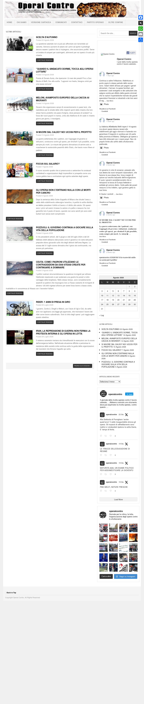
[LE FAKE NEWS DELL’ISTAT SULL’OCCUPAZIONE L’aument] (123, 567)
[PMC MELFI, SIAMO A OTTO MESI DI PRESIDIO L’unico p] (123, 538)
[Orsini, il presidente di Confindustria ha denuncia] (103, 557)
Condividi (105, 111)
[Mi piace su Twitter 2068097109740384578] (111, 474)
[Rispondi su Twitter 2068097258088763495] (101, 455)
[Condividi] (140, 40)
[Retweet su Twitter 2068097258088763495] (106, 455)
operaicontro (111, 414)
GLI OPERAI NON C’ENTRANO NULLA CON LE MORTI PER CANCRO (63, 191)
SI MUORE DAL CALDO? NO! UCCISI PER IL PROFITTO (64, 132)
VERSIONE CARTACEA (41, 22)
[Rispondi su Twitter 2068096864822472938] (101, 490)
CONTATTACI (76, 22)
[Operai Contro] (108, 54)
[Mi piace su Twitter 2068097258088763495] (111, 455)
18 (107, 299)
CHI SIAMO (21, 22)
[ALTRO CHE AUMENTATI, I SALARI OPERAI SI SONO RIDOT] (113, 538)
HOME (9, 22)
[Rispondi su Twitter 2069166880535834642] (101, 436)
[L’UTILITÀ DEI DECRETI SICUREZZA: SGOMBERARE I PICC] (113, 567)
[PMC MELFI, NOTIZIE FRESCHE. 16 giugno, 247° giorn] (133, 528)
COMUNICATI (61, 22)
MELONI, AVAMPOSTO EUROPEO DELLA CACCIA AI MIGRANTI (62, 99)
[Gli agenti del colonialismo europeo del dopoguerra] (123, 557)
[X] (140, 23)
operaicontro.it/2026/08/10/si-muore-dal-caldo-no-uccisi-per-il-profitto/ (117, 258)
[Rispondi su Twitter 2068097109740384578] (101, 474)
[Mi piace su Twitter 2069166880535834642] (111, 436)
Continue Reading (44, 60)
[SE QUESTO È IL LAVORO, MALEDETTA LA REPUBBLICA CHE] (123, 547)
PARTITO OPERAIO (95, 22)
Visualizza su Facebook (107, 109)
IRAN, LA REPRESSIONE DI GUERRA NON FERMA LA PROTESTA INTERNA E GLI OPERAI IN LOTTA (63, 332)
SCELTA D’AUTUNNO (46, 37)
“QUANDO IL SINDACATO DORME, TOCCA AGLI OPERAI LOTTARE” (64, 70)
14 (124, 295)
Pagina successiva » (82, 366)
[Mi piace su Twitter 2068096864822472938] (111, 490)
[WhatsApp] (140, 28)
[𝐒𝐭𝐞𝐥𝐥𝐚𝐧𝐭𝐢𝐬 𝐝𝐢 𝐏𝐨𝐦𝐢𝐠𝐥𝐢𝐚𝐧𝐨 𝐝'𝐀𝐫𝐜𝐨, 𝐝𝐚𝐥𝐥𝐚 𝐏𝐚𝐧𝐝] (133, 557)
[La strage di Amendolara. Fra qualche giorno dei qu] (113, 547)
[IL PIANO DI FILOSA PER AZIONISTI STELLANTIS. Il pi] (113, 557)
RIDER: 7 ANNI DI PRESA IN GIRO (53, 301)
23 (135, 299)
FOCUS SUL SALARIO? (48, 163)
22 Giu (121, 414)
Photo (106, 104)
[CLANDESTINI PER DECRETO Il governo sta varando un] (103, 547)
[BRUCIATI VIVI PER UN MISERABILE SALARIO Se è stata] (133, 547)
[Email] (140, 34)
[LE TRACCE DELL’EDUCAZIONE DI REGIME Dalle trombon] (113, 528)
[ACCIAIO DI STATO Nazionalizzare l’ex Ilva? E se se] (133, 538)
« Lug (101, 315)
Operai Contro (72, 9)
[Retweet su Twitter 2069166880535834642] (106, 436)
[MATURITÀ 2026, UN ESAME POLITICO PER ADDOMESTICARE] (123, 528)
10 (102, 295)
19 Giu (121, 443)
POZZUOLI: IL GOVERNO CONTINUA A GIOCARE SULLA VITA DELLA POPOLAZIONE (64, 229)
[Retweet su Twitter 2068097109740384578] (106, 474)
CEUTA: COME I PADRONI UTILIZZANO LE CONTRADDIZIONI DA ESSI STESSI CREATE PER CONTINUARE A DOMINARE (60, 264)
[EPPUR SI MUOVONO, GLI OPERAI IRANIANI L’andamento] (103, 538)
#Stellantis (113, 126)
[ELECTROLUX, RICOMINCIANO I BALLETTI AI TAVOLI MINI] (133, 567)
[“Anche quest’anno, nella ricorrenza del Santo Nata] (103, 528)
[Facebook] (140, 17)
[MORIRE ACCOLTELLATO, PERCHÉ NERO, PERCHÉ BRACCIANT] (103, 567)
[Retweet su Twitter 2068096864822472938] (106, 490)
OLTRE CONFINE (115, 22)
